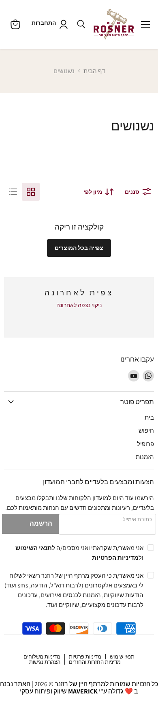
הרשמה (41, 523)
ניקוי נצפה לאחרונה (79, 305)
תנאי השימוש (33, 548)
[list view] (13, 192)
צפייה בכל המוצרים (79, 247)
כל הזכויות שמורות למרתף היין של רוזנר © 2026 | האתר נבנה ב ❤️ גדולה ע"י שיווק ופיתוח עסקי (79, 688)
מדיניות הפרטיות (115, 557)
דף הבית (94, 71)
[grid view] (31, 192)
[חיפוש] (81, 24)
